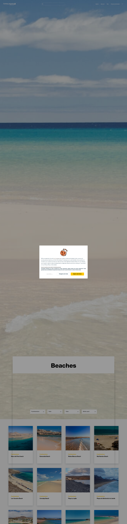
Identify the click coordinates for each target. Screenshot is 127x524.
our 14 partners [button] (56, 258)
